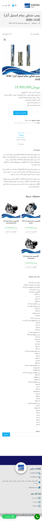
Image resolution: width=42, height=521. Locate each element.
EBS (35, 122)
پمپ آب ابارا (30, 122)
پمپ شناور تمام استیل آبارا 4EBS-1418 (19, 23)
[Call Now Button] (37, 516)
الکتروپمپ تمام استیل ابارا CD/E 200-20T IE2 (11, 222)
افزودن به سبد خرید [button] (31, 231)
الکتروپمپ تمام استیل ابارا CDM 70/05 (31, 257)
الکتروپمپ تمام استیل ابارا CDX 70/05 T (31, 222)
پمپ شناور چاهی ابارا (20, 122)
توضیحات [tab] (21, 135)
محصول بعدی (36, 34)
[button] (4, 39)
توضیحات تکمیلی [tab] (21, 139)
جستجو (38, 431)
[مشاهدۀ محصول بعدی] (31, 34)
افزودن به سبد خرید (20, 113)
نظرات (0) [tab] (21, 144)
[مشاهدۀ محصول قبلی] (10, 34)
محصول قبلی (5, 34)
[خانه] (39, 23)
